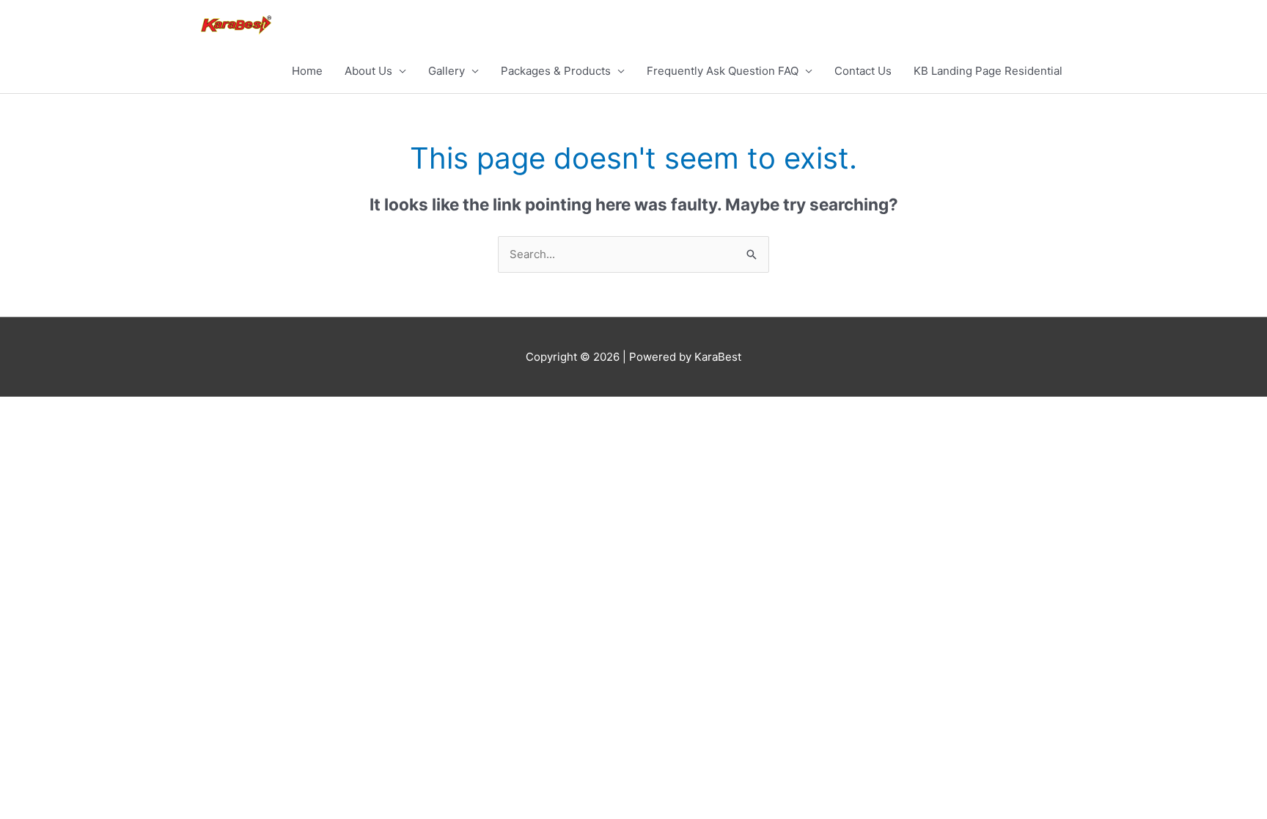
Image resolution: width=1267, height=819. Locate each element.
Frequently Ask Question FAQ (722, 71)
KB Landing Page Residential (988, 71)
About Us (368, 71)
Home (307, 71)
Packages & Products (556, 71)
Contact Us (863, 71)
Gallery (446, 71)
